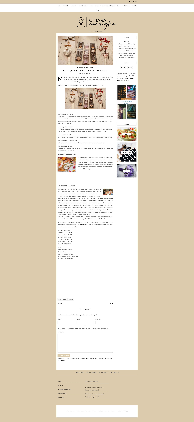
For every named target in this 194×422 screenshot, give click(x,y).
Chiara (60, 303)
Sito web (98, 319)
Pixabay (126, 78)
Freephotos (120, 80)
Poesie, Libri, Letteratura (108, 5)
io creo (65, 299)
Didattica (73, 5)
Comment (60, 332)
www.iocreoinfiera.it (82, 224)
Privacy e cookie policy (64, 389)
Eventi (90, 5)
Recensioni (126, 5)
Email (78, 319)
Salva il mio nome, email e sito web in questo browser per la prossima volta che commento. (84, 328)
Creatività (65, 5)
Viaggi (97, 10)
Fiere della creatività (85, 67)
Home (59, 381)
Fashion (97, 5)
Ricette (119, 5)
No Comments (91, 73)
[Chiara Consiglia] (97, 22)
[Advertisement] (85, 280)
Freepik (126, 80)
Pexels (131, 78)
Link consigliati (62, 393)
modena (71, 299)
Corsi (60, 299)
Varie (133, 5)
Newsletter (61, 397)
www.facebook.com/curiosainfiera (68, 227)
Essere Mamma (82, 5)
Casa (59, 5)
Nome (60, 319)
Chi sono (60, 385)
